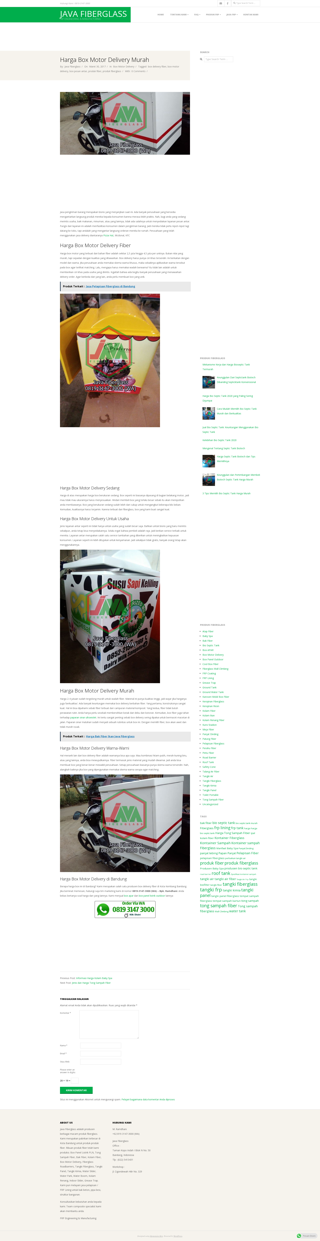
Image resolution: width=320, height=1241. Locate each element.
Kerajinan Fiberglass (213, 701)
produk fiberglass (112, 71)
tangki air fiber (225, 879)
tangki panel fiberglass (225, 896)
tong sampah (250, 901)
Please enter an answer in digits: (68, 1071)
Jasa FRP (231, 14)
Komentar (65, 1013)
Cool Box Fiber (210, 664)
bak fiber (206, 823)
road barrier (205, 874)
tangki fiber (216, 884)
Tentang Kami (178, 14)
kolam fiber (207, 838)
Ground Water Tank (213, 692)
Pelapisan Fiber (247, 853)
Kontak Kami (250, 14)
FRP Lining (208, 678)
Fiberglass (207, 828)
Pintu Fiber (208, 752)
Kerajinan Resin (210, 706)
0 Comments (139, 71)
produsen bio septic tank (240, 868)
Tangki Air (207, 776)
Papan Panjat (227, 853)
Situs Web (65, 1061)
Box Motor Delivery (123, 66)
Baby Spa (207, 636)
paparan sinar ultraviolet (83, 717)
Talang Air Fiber (210, 771)
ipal (253, 833)
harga (247, 828)
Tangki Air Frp (242, 879)
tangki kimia (231, 890)
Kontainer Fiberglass (229, 838)
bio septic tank (223, 822)
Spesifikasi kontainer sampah (243, 874)
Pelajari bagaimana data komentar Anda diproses (148, 1099)
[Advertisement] (60, 30)
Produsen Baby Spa (212, 868)
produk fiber (94, 71)
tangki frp (211, 889)
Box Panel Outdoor (212, 659)
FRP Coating (209, 673)
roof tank (221, 873)
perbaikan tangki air (235, 858)
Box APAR (208, 650)
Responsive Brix (156, 1236)
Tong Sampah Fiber (213, 799)
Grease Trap (209, 682)
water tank (237, 911)
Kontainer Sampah (215, 843)
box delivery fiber (157, 66)
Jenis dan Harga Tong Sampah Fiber (91, 982)
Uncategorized (210, 804)
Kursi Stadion (209, 724)
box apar (129, 895)
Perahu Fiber (209, 748)
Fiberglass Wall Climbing (215, 668)
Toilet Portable (210, 794)
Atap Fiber (208, 631)
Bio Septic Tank (210, 645)
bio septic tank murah (247, 823)
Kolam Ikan (208, 715)
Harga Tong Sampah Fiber (232, 833)
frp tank (237, 828)
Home (161, 14)
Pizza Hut (108, 235)
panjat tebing (209, 853)
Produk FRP (212, 14)
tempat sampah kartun (227, 900)
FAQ (196, 14)
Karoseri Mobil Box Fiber (215, 696)
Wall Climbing (221, 911)
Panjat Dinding (210, 734)
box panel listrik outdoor (152, 895)
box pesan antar (78, 71)
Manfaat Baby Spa (227, 848)
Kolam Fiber (209, 710)
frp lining (222, 827)
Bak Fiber (207, 640)
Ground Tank (209, 687)
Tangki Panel (209, 790)
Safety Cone (209, 766)
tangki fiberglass (240, 884)
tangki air (207, 879)
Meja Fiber (208, 729)
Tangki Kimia (209, 785)
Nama (63, 1045)
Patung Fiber (209, 738)
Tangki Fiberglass (211, 780)
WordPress (178, 1236)
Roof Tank (208, 762)
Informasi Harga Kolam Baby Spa (94, 978)
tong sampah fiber (218, 906)
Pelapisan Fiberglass (213, 743)
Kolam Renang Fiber (213, 720)
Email (63, 1053)
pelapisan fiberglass (212, 858)
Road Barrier (209, 757)
